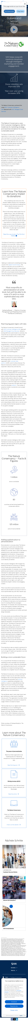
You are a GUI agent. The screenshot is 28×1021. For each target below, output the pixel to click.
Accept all (14, 1001)
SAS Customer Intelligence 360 (12, 329)
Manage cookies (14, 1010)
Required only (14, 1006)
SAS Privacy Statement (10, 1015)
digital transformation (14, 264)
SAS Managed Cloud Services (11, 331)
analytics (14, 385)
